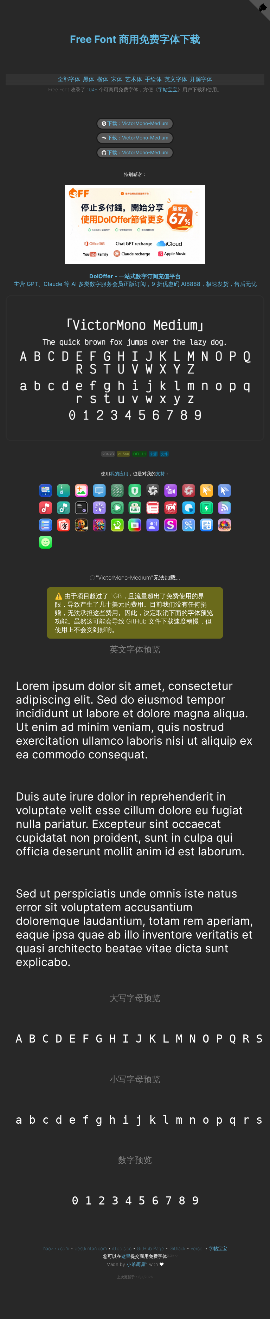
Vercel (197, 1248)
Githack (177, 1248)
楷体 (102, 79)
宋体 (116, 79)
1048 (92, 89)
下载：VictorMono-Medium (137, 123)
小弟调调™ (137, 1264)
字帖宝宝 (168, 89)
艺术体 (133, 79)
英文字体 (176, 79)
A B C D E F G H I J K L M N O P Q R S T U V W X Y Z (140, 1038)
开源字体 (201, 79)
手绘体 (153, 79)
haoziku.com (56, 1248)
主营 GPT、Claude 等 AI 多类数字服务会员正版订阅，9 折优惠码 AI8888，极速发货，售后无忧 (135, 283)
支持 (160, 473)
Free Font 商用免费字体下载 (135, 39)
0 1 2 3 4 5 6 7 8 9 (135, 1200)
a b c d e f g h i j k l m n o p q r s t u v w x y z (140, 1120)
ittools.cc (121, 1248)
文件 (164, 454)
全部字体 (69, 79)
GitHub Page (150, 1248)
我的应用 (119, 473)
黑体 (88, 79)
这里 (125, 1256)
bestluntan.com (91, 1248)
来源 (153, 454)
